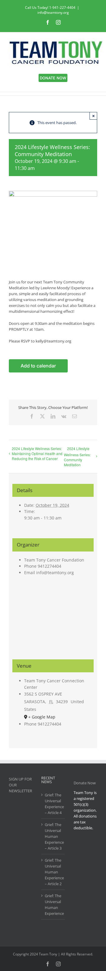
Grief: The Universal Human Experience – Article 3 (53, 836)
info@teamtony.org (53, 12)
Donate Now (85, 783)
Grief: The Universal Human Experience (53, 904)
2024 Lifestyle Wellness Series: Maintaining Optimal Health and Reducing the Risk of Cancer (37, 453)
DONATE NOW (53, 78)
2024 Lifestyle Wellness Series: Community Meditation (77, 456)
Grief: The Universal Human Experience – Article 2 (53, 872)
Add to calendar (38, 366)
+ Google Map (41, 717)
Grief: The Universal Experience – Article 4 (53, 803)
